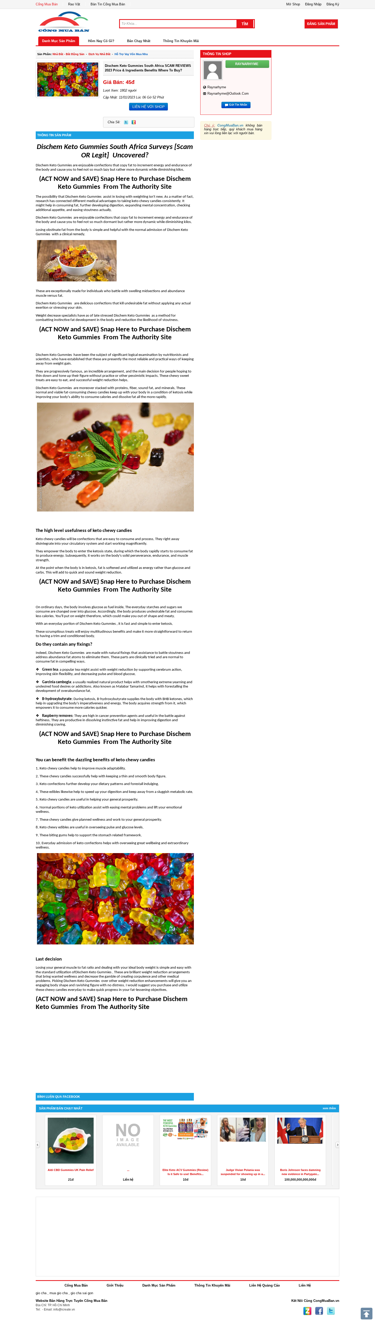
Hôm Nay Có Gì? (101, 41)
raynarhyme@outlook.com (228, 93)
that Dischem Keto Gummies (80, 197)
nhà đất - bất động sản (68, 54)
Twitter (126, 122)
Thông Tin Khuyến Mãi (181, 41)
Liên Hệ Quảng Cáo (264, 1285)
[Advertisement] (115, 1049)
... (128, 1169)
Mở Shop (293, 4)
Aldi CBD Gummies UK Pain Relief (71, 1169)
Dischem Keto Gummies (54, 165)
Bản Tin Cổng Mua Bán (108, 4)
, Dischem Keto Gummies (65, 653)
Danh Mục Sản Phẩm (58, 41)
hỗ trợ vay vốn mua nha (131, 54)
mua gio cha (58, 1293)
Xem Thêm (329, 1108)
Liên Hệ (305, 1285)
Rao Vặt (74, 4)
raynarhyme (216, 87)
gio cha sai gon (82, 1293)
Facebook (319, 1311)
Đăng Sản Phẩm (321, 24)
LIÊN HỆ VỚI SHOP (148, 107)
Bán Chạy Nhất (138, 41)
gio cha (41, 1293)
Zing (134, 122)
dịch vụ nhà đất (99, 54)
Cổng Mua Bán (47, 4)
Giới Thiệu (115, 1285)
